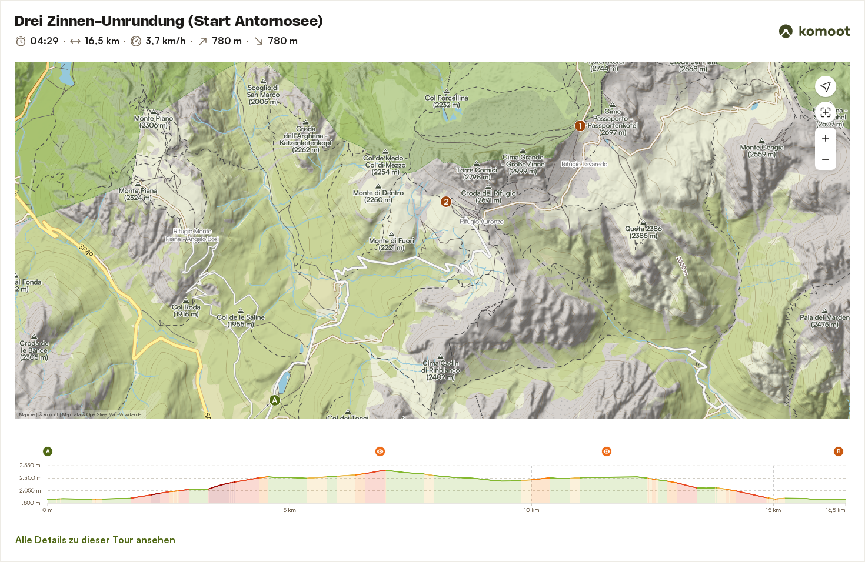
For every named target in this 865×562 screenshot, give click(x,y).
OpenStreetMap (101, 414)
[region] (432, 240)
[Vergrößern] (825, 138)
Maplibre (27, 414)
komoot (51, 414)
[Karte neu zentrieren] (825, 112)
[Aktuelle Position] (825, 86)
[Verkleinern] (825, 159)
